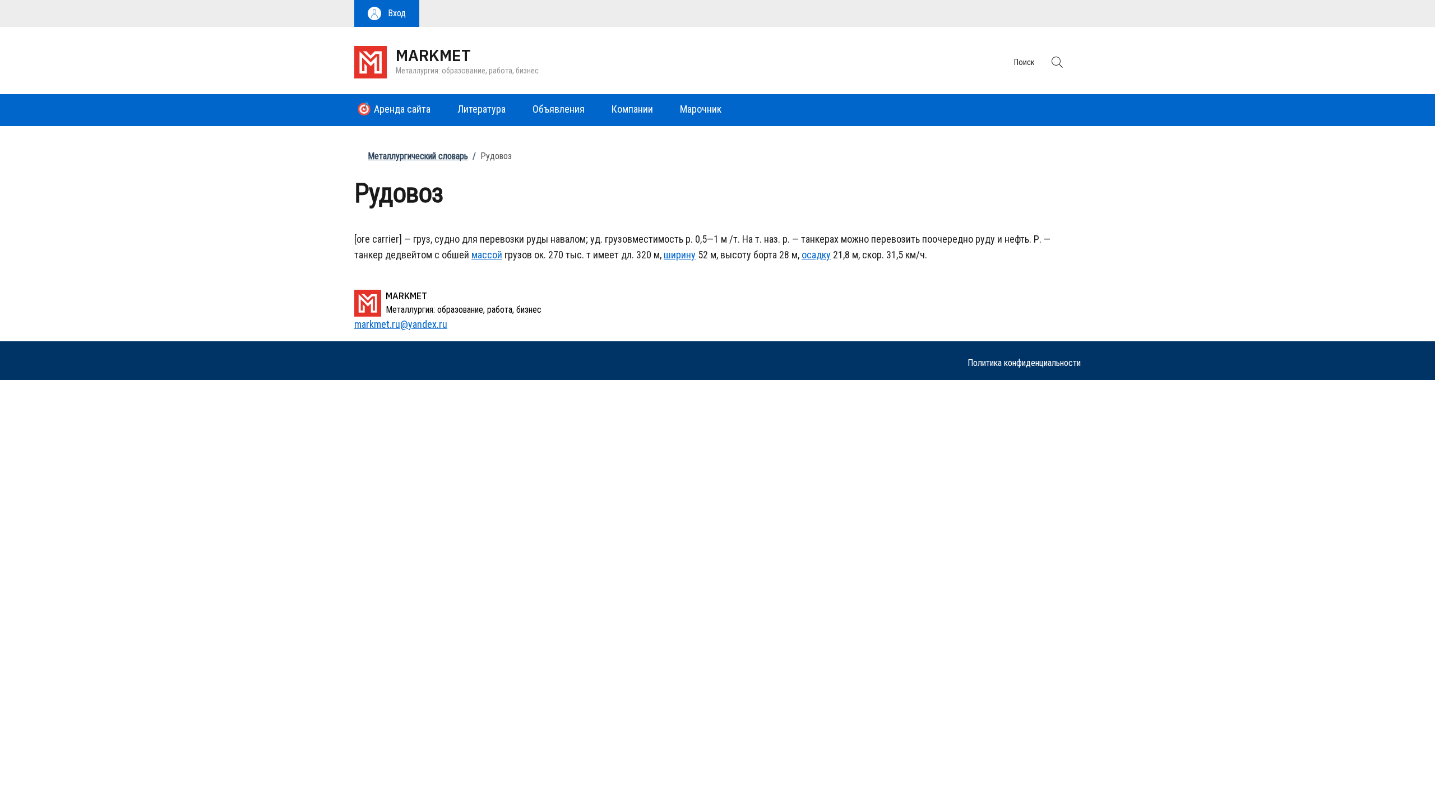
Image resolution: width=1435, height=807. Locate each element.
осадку (816, 255)
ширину (680, 255)
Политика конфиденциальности (1024, 363)
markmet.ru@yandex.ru (400, 324)
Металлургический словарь (418, 156)
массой (486, 255)
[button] (386, 13)
